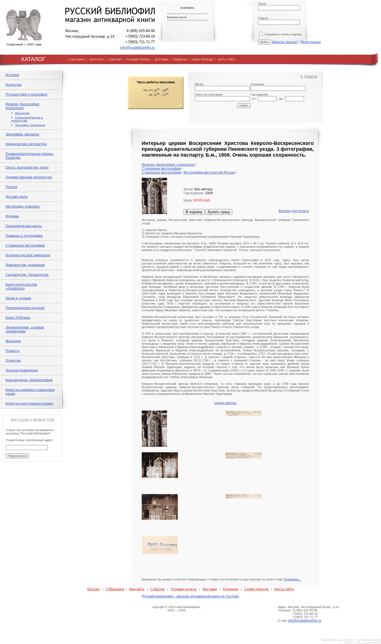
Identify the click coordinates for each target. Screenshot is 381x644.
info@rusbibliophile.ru (137, 47)
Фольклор (13, 341)
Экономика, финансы (22, 134)
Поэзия (11, 187)
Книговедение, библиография (29, 380)
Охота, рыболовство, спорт (27, 167)
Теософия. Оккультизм (30, 125)
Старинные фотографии (25, 245)
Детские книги (17, 197)
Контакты (136, 589)
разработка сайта (369, 639)
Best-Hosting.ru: (332, 639)
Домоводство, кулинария (25, 265)
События (157, 589)
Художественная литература (29, 177)
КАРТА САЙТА (226, 59)
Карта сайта (284, 589)
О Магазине (115, 589)
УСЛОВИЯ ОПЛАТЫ (138, 59)
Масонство (22, 113)
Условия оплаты (184, 589)
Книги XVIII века (18, 318)
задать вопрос (225, 403)
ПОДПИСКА (180, 59)
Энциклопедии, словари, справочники (25, 329)
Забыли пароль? (285, 42)
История (12, 75)
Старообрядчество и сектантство (27, 119)
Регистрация (311, 42)
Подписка (230, 589)
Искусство (13, 85)
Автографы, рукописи (23, 206)
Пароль (263, 18)
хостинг (348, 639)
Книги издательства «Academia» (21, 286)
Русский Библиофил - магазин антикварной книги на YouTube (190, 596)
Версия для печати (294, 211)
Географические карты (24, 226)
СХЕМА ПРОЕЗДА (202, 59)
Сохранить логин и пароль (283, 34)
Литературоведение (22, 370)
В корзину (194, 212)
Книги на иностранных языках (29, 403)
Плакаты (13, 351)
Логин (262, 3)
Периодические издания (25, 308)
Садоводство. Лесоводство (27, 275)
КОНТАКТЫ (96, 59)
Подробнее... (292, 579)
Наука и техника (18, 298)
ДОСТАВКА (161, 59)
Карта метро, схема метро (363, 642)
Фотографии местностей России (209, 172)
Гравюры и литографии (24, 236)
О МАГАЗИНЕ (77, 59)
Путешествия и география (26, 94)
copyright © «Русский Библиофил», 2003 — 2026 (176, 608)
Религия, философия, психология (23, 106)
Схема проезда (256, 589)
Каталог (93, 589)
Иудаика (12, 216)
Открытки (13, 361)
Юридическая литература (26, 144)
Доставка (209, 589)
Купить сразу (219, 212)
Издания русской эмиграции (28, 255)
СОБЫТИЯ (114, 59)
